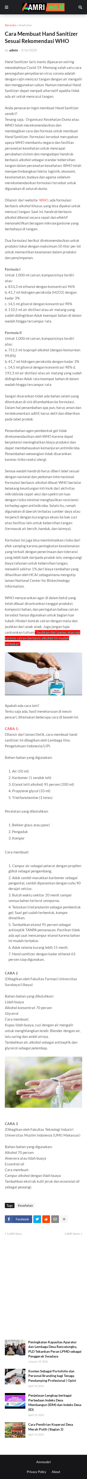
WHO (43, 200)
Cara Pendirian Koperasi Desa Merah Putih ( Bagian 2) (50, 1426)
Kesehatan (25, 25)
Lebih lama (72, 1234)
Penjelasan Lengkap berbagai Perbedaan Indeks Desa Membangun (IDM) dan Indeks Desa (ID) (54, 1402)
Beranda (10, 25)
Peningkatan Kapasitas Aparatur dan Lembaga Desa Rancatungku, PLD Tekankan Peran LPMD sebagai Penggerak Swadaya (54, 1349)
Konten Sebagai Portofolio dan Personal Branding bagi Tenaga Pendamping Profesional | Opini (52, 1375)
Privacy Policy (36, 1472)
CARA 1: (12, 728)
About (56, 1472)
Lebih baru (14, 1234)
